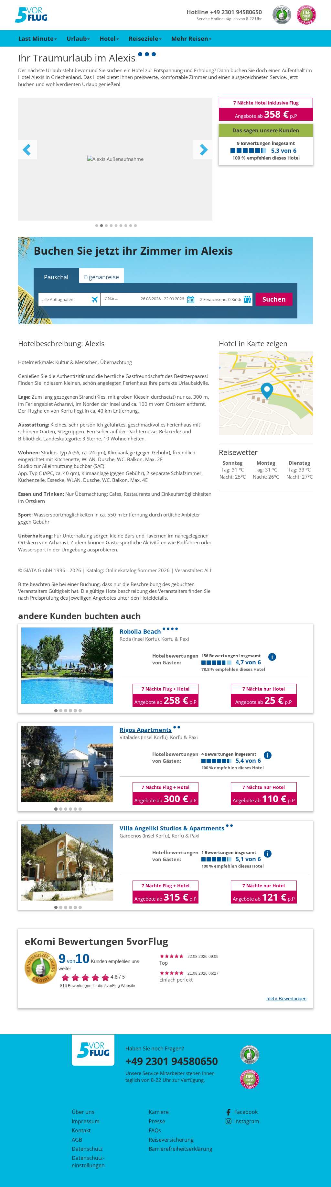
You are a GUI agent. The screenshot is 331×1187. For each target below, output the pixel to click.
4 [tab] (111, 226)
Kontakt (81, 1130)
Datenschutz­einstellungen (88, 1161)
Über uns (83, 1111)
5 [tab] (116, 226)
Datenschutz (87, 1148)
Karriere (159, 1111)
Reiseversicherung (171, 1139)
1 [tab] (96, 226)
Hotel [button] (108, 38)
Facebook (246, 1111)
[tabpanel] (115, 159)
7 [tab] (126, 226)
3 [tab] (106, 226)
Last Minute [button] (36, 38)
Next (203, 149)
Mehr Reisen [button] (189, 38)
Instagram (246, 1121)
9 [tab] (135, 226)
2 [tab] (101, 226)
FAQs (155, 1130)
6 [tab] (121, 226)
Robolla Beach (140, 631)
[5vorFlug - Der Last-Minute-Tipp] (31, 15)
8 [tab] (130, 226)
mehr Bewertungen (286, 998)
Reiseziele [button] (143, 38)
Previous (27, 149)
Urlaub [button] (77, 38)
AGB (77, 1139)
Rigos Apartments (146, 730)
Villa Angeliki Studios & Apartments (172, 828)
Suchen (274, 299)
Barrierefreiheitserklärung (173, 1148)
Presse (157, 1121)
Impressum (86, 1121)
